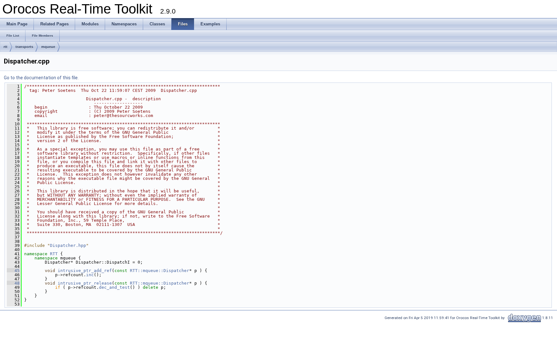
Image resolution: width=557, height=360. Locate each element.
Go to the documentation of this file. (41, 77)
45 (13, 270)
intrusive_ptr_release (85, 283)
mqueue (48, 47)
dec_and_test (114, 287)
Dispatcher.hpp (68, 245)
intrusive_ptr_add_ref (85, 270)
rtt (5, 47)
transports (24, 47)
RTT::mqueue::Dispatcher (159, 270)
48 (13, 283)
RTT (54, 253)
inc (90, 274)
